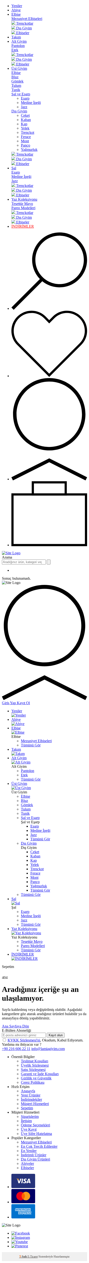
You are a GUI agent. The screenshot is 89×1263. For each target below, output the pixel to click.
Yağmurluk (29, 150)
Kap (24, 124)
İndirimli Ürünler (33, 1155)
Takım (16, 37)
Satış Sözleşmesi (33, 1070)
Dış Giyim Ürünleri (35, 1159)
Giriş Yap (9, 703)
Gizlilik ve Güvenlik (36, 1078)
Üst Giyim (19, 68)
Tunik (15, 90)
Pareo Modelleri (23, 208)
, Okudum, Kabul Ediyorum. (45, 1040)
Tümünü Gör (31, 745)
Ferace (26, 137)
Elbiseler (27, 1168)
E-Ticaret (33, 1256)
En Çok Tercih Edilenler (39, 1146)
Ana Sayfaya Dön (15, 1026)
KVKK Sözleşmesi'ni (24, 1040)
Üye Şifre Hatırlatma (36, 1134)
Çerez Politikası (32, 1082)
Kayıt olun (56, 1035)
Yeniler (16, 6)
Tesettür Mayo (22, 204)
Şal (13, 168)
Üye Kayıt (29, 1129)
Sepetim (27, 1108)
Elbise (16, 14)
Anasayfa (28, 1091)
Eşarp (25, 98)
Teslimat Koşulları (34, 1061)
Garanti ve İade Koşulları (40, 1074)
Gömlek (17, 81)
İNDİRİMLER (22, 226)
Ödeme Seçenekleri (35, 1125)
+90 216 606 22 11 (16, 1049)
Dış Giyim (19, 111)
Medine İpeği (31, 103)
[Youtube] (19, 1242)
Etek (14, 50)
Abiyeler (27, 1163)
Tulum (16, 85)
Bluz (15, 77)
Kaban (26, 120)
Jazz (24, 107)
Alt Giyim (19, 41)
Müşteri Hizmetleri (35, 1104)
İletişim (26, 1121)
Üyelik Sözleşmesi (35, 1065)
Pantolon (18, 46)
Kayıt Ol (23, 703)
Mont (25, 141)
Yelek (25, 128)
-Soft (23, 1256)
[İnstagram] (20, 1237)
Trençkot (27, 132)
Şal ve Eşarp (20, 94)
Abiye (16, 10)
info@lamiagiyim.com (48, 1049)
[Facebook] (20, 1233)
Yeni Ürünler (30, 1095)
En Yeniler (29, 1151)
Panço (25, 145)
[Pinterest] (19, 1246)
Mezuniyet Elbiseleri (26, 19)
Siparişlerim (30, 1117)
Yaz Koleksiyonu (24, 199)
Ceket (25, 115)
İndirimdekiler (31, 1099)
